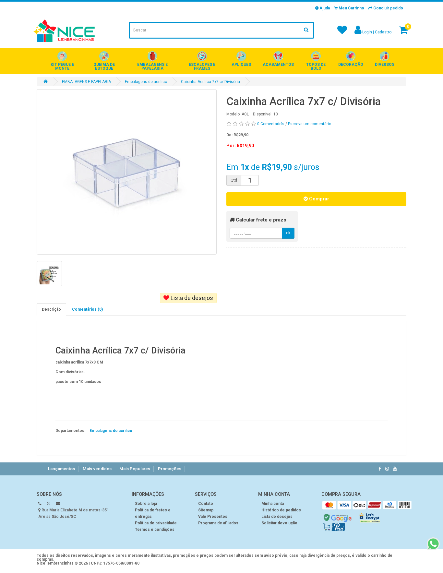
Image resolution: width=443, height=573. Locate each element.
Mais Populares (134, 468)
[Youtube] (395, 468)
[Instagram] (387, 468)
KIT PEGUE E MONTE (62, 66)
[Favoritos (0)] (342, 32)
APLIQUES (241, 64)
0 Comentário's (270, 124)
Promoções (169, 468)
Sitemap (205, 510)
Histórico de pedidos (281, 510)
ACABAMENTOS (278, 64)
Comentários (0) (87, 309)
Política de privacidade (156, 523)
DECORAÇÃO (350, 64)
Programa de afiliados (218, 523)
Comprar (318, 199)
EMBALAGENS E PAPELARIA (152, 66)
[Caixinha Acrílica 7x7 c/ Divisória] (127, 172)
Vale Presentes (212, 516)
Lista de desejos (191, 297)
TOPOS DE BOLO (316, 66)
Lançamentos (61, 468)
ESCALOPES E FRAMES (202, 66)
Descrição (51, 309)
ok (288, 233)
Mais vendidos (97, 468)
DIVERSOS (384, 64)
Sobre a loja (146, 503)
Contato (205, 503)
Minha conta (272, 503)
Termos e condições (154, 529)
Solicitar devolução (279, 523)
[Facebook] (379, 468)
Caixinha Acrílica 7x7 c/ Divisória (210, 81)
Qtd (234, 180)
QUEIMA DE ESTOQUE (104, 66)
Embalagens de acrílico (146, 81)
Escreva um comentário (309, 124)
